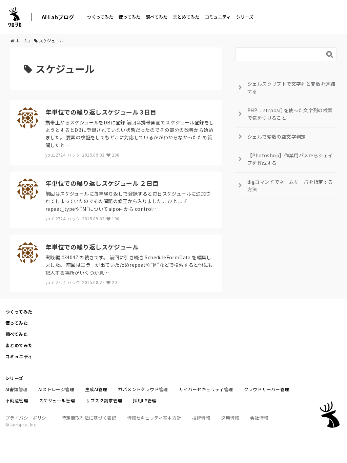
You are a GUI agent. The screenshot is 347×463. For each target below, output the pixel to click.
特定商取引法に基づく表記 (89, 418)
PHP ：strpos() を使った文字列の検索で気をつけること (290, 114)
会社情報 (259, 418)
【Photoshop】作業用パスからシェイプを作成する (290, 159)
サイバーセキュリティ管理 (206, 389)
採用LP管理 (144, 400)
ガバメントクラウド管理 (143, 389)
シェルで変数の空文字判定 (276, 136)
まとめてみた (186, 17)
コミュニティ (218, 17)
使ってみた (129, 17)
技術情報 (201, 418)
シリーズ (244, 17)
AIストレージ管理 (56, 389)
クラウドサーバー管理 (266, 389)
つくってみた (100, 17)
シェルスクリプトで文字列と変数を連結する (291, 87)
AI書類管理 (16, 389)
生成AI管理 (96, 389)
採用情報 (230, 418)
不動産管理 (16, 400)
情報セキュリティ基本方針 (154, 418)
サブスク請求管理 (104, 400)
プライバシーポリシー (28, 418)
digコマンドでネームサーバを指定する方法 (290, 185)
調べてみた (156, 17)
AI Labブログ (58, 17)
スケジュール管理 (57, 400)
